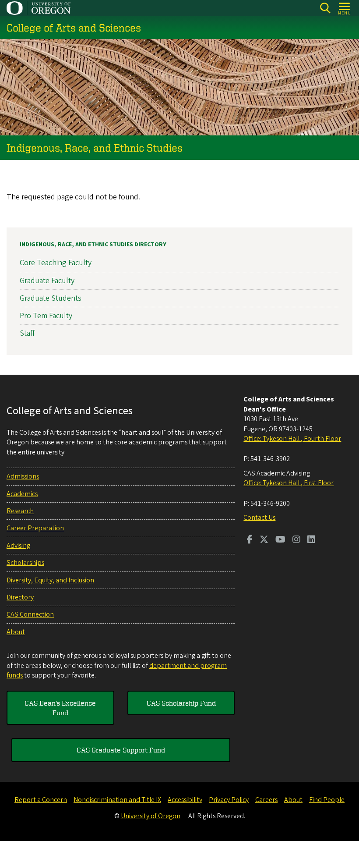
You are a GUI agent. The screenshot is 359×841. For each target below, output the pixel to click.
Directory (20, 597)
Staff (27, 333)
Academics (22, 494)
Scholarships (25, 563)
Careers (266, 800)
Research (20, 511)
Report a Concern (40, 800)
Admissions (23, 476)
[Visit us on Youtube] (280, 540)
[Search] (325, 8)
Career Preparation (35, 528)
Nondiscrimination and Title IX (117, 800)
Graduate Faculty (47, 280)
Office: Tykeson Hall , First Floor (288, 483)
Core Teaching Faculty (56, 262)
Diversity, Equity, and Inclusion (50, 580)
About (16, 632)
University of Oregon (150, 816)
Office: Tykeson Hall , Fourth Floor (292, 439)
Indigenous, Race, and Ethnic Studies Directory (93, 244)
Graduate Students (50, 298)
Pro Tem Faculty (46, 315)
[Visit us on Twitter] (264, 540)
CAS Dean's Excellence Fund (60, 708)
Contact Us (259, 517)
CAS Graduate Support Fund (121, 750)
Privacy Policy (229, 800)
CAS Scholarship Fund (181, 703)
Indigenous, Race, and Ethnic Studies (95, 147)
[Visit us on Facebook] (249, 540)
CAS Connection (30, 614)
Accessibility (185, 800)
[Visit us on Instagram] (296, 540)
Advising (18, 545)
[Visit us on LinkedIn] (311, 540)
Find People (327, 800)
